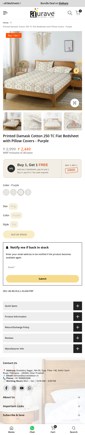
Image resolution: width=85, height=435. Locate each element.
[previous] (8, 70)
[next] (76, 70)
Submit (42, 278)
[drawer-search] (70, 13)
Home (5, 22)
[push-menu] (5, 13)
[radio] (6, 192)
